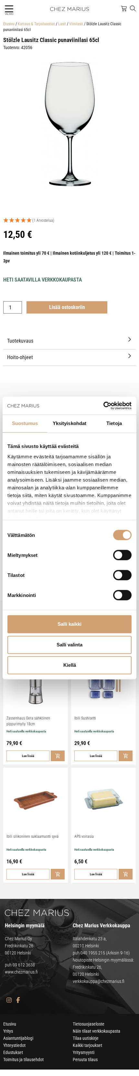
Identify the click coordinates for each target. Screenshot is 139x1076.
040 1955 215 (92, 952)
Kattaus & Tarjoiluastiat (36, 24)
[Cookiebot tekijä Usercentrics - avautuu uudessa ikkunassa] (103, 405)
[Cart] (124, 9)
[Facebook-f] (18, 1000)
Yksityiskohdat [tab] (69, 423)
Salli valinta (69, 644)
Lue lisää (28, 756)
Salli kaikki (69, 624)
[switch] (122, 555)
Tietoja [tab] (114, 423)
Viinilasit (76, 24)
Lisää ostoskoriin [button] (58, 756)
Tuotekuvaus (20, 341)
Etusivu (9, 24)
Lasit (62, 24)
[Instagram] (9, 1000)
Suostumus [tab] (25, 423)
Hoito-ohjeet (20, 357)
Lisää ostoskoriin (67, 307)
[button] (9, 9)
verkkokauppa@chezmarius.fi (98, 981)
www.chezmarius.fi (21, 972)
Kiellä (69, 665)
